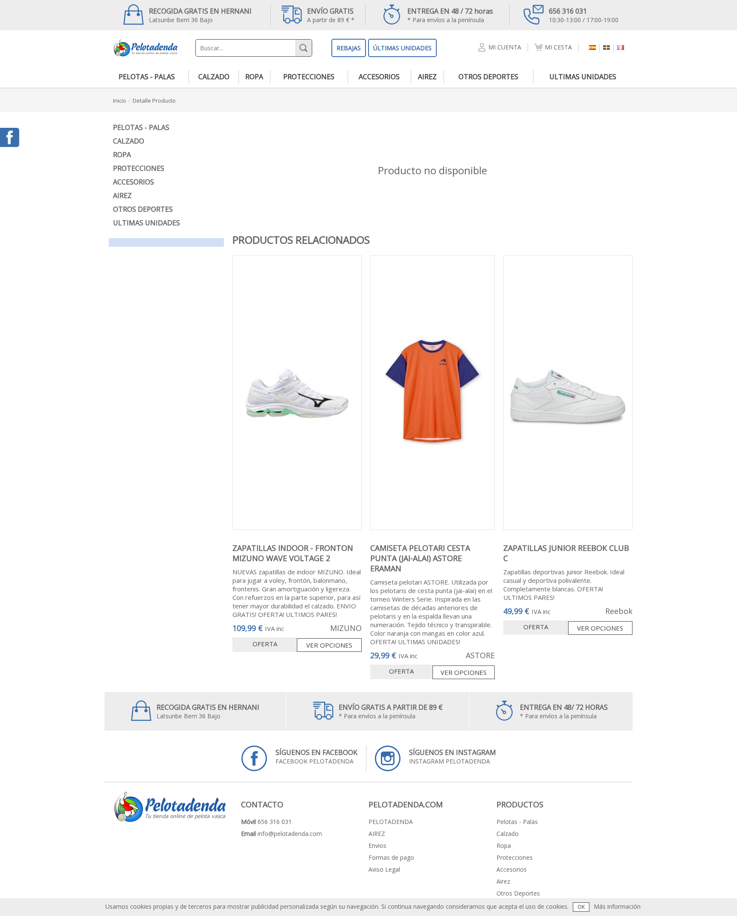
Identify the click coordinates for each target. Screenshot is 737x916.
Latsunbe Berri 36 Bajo (200, 15)
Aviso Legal (384, 869)
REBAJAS (349, 48)
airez (427, 76)
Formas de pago (391, 857)
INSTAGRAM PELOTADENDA (452, 756)
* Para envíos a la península (450, 15)
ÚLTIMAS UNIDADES (402, 48)
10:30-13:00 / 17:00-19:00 (583, 15)
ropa (254, 76)
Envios (377, 845)
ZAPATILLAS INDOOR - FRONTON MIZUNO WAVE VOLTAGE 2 (292, 553)
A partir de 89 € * (330, 15)
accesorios (379, 76)
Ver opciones (329, 645)
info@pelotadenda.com (290, 834)
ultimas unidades (582, 76)
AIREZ (376, 834)
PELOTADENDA (390, 822)
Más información (617, 906)
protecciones (308, 76)
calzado (213, 76)
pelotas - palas (147, 76)
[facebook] (9, 137)
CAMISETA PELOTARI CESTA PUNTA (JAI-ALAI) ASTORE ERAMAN (420, 558)
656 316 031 (275, 822)
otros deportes (488, 76)
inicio (119, 100)
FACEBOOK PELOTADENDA (316, 756)
